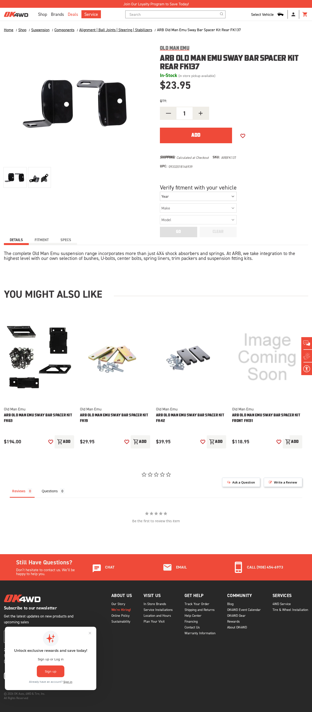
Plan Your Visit (154, 621)
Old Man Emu (14, 409)
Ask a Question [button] (243, 482)
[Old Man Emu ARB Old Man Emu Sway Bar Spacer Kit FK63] (39, 357)
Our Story (118, 604)
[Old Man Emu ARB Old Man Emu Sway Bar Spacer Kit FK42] (191, 357)
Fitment (42, 239)
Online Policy (120, 615)
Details (16, 239)
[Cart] (305, 14)
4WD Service (282, 604)
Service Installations (158, 610)
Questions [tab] (50, 491)
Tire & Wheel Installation (290, 610)
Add (64, 441)
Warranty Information (200, 633)
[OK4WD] (16, 14)
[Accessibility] (306, 368)
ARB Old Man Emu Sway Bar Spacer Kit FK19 (114, 418)
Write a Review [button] (285, 482)
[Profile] (293, 14)
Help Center (193, 615)
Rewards (233, 621)
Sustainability (120, 621)
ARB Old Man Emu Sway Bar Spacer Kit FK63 (38, 418)
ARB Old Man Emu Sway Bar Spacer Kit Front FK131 (266, 418)
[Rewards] (306, 356)
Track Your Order (197, 604)
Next (285, 431)
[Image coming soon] (267, 357)
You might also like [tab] (53, 294)
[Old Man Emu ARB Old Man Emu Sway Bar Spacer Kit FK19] (115, 357)
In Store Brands (155, 604)
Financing (191, 621)
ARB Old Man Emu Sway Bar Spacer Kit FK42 (190, 418)
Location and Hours (157, 615)
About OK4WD (237, 627)
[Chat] (306, 343)
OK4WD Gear (236, 615)
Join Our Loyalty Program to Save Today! (156, 3)
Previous (269, 431)
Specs (65, 239)
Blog (230, 604)
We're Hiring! (121, 610)
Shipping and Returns (200, 610)
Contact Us (192, 627)
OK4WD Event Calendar (244, 610)
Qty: (163, 101)
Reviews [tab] (18, 491)
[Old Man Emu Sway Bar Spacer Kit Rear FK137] (15, 177)
